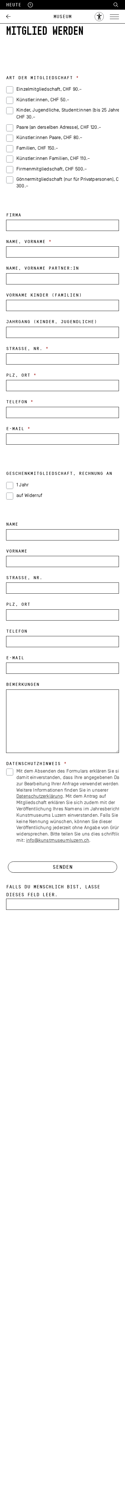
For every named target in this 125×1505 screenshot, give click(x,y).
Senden (62, 867)
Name (12, 524)
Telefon (19, 401)
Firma (13, 215)
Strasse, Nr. (27, 348)
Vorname (16, 551)
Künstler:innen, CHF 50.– (42, 100)
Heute (13, 5)
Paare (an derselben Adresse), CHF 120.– (58, 127)
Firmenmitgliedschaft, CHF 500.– (51, 169)
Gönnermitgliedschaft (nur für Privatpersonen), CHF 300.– (67, 183)
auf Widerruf (29, 495)
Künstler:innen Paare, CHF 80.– (49, 137)
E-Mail (18, 428)
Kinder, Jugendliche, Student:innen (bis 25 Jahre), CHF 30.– (67, 113)
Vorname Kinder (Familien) (44, 295)
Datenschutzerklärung (39, 796)
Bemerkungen (22, 684)
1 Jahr (22, 485)
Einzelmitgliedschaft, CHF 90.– (49, 89)
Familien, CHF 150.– (37, 148)
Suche (116, 5)
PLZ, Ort (21, 375)
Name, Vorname (29, 241)
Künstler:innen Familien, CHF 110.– (53, 158)
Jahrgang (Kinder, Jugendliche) (51, 321)
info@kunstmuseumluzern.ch (58, 840)
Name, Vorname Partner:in (42, 268)
